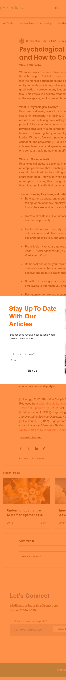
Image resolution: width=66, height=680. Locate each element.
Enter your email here (21, 354)
